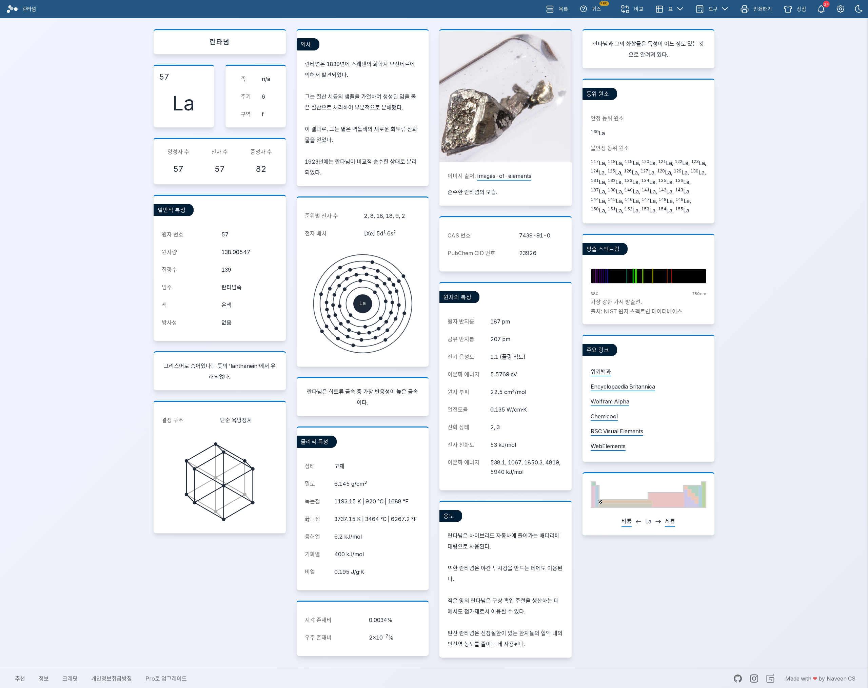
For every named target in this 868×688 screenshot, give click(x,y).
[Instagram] (754, 678)
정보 (44, 678)
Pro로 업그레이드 (166, 678)
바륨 (627, 521)
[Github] (738, 678)
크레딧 (70, 678)
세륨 (670, 521)
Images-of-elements (504, 175)
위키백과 (601, 371)
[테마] (859, 9)
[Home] (12, 9)
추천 (20, 678)
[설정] (840, 9)
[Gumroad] (770, 678)
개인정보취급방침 (111, 678)
